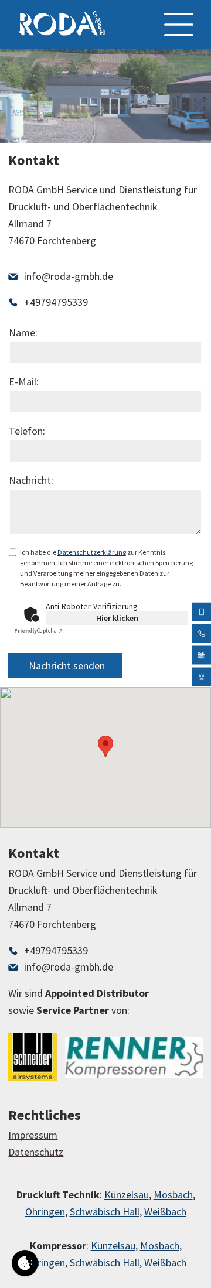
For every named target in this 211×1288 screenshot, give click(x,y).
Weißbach (165, 1211)
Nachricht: (31, 480)
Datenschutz (35, 1152)
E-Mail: (24, 381)
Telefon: (27, 431)
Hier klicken (117, 618)
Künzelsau (126, 1194)
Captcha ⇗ (38, 630)
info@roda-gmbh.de (68, 276)
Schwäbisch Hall (104, 1211)
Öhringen (45, 1211)
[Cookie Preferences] (25, 1263)
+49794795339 (56, 302)
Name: (23, 332)
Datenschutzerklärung (91, 552)
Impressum (32, 1135)
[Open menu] (178, 24)
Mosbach (173, 1194)
